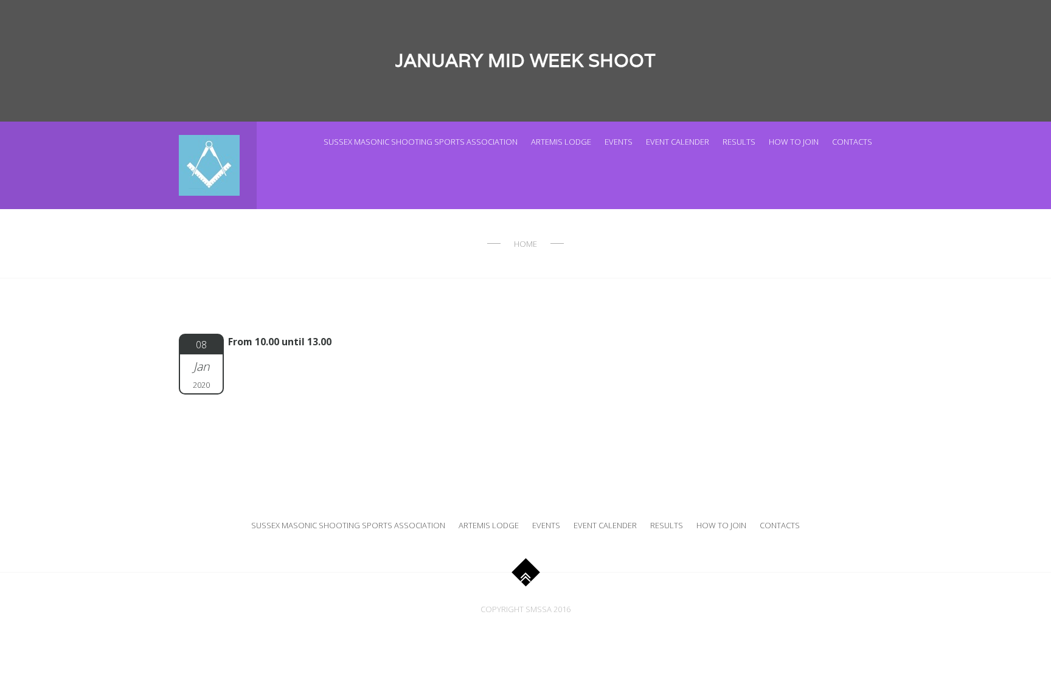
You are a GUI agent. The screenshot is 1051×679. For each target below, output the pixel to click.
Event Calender (677, 141)
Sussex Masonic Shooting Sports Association (421, 141)
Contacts (852, 141)
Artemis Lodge (561, 141)
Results (739, 141)
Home (525, 243)
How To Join (794, 141)
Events (619, 141)
